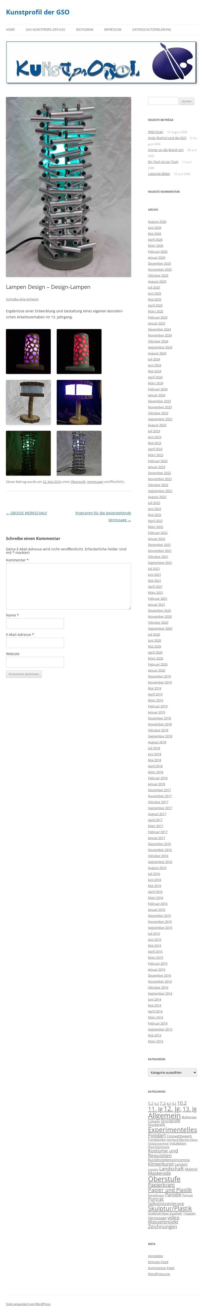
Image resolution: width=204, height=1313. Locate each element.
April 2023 (155, 449)
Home (10, 29)
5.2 (150, 1103)
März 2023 (155, 455)
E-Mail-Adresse (20, 634)
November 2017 (160, 796)
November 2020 (160, 616)
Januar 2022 (156, 538)
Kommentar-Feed (161, 1268)
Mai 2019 (154, 688)
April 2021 (155, 586)
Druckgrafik (170, 1121)
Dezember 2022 (159, 473)
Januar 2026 (156, 257)
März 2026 (155, 245)
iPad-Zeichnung (158, 1147)
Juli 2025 (154, 287)
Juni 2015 (154, 939)
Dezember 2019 (159, 676)
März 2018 (155, 772)
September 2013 (160, 1029)
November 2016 (160, 850)
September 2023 (160, 419)
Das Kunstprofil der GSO (45, 29)
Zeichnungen (162, 1226)
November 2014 (160, 981)
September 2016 (160, 862)
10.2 (182, 1103)
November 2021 (160, 550)
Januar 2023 (156, 467)
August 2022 (157, 497)
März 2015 (155, 957)
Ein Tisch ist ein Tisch (163, 162)
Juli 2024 (154, 359)
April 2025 (155, 305)
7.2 (163, 1103)
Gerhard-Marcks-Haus (182, 1139)
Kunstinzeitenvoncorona (169, 1159)
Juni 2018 (154, 754)
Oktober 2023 (158, 413)
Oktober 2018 (158, 730)
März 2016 (155, 897)
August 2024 (157, 353)
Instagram (84, 29)
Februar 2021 (157, 598)
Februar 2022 (157, 532)
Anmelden (155, 1256)
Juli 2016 (154, 874)
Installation (178, 1143)
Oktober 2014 (158, 987)
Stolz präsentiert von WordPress (28, 1304)
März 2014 (155, 1017)
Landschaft (171, 1168)
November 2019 (160, 682)
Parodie (173, 1195)
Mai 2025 (154, 299)
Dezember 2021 (159, 544)
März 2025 (155, 311)
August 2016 (157, 868)
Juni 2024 (154, 365)
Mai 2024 (154, 371)
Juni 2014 (154, 999)
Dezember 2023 (159, 401)
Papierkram (161, 1184)
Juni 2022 (154, 509)
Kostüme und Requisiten (163, 1152)
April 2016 (155, 891)
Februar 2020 (157, 664)
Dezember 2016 (159, 844)
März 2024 (155, 383)
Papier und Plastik (170, 1189)
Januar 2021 (156, 604)
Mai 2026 (154, 233)
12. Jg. (173, 1108)
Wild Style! (155, 132)
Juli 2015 (154, 933)
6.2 (156, 1103)
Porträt (156, 1199)
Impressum (112, 29)
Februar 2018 (157, 778)
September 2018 (160, 736)
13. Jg (190, 1109)
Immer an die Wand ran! (166, 150)
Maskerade (159, 1173)
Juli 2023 (154, 431)
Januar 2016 (156, 909)
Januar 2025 (156, 323)
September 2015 (160, 927)
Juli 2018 (154, 748)
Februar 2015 (157, 963)
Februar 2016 (157, 903)
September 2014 (160, 993)
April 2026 (155, 239)
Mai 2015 (154, 945)
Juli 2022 (154, 503)
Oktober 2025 (158, 275)
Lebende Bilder (159, 174)
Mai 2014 (154, 1005)
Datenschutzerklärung (151, 29)
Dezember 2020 (159, 610)
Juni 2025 (154, 293)
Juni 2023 (154, 437)
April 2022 (155, 521)
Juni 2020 (154, 640)
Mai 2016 (154, 885)
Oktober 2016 (158, 856)
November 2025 (160, 269)
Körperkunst (161, 1164)
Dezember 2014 (159, 975)
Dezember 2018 (159, 718)
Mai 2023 (154, 443)
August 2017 (157, 814)
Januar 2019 (156, 712)
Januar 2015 (156, 969)
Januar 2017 (156, 838)
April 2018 (155, 766)
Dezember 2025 (159, 263)
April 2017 (155, 820)
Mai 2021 (154, 580)
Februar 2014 (157, 1023)
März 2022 (155, 527)
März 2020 (155, 658)
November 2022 (160, 479)
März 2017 (155, 826)
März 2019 (155, 700)
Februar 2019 (157, 706)
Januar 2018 (156, 784)
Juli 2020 (154, 634)
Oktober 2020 (158, 622)
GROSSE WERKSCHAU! (26, 513)
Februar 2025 (157, 317)
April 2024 (155, 377)
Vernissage (95, 481)
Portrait (187, 1195)
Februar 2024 (157, 389)
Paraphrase (156, 1195)
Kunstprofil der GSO (38, 11)
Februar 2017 (157, 832)
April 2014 (155, 1011)
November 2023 (160, 407)
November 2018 (160, 724)
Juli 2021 (154, 568)
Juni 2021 (154, 574)
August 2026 (157, 221)
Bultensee (189, 1117)
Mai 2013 (154, 1035)
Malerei (191, 1169)
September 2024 (160, 347)
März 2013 (155, 1041)
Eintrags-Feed (158, 1262)
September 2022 (160, 491)
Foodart (157, 1135)
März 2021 (155, 592)
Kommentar (17, 560)
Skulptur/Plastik (170, 1208)
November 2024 (160, 335)
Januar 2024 (156, 395)
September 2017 (160, 808)
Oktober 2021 (158, 556)
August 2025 (157, 281)
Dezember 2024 (159, 329)
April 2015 (155, 951)
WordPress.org (159, 1274)
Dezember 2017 (159, 790)
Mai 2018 (154, 760)
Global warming (158, 1143)
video (173, 1217)
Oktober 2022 (158, 485)
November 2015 (160, 921)
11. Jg (155, 1109)
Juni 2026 (154, 227)
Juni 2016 (154, 879)
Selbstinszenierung (166, 1203)
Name (12, 615)
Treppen (189, 1213)
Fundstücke (156, 1139)
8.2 (169, 1103)
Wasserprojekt (163, 1222)
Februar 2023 (157, 461)
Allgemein (164, 1116)
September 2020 (160, 628)
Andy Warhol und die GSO (167, 138)
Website (12, 653)
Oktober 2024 (158, 341)
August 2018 (157, 742)
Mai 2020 (154, 646)
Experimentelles (172, 1129)
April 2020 (155, 652)
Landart (181, 1164)
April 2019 (155, 694)
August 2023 (157, 425)
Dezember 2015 (159, 915)
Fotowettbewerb (179, 1136)
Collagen (154, 1121)
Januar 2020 (156, 670)
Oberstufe (78, 481)
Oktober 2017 (158, 802)
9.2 (174, 1103)
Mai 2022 (154, 515)
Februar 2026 (157, 251)
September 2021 (160, 562)
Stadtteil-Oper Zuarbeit (165, 1213)
